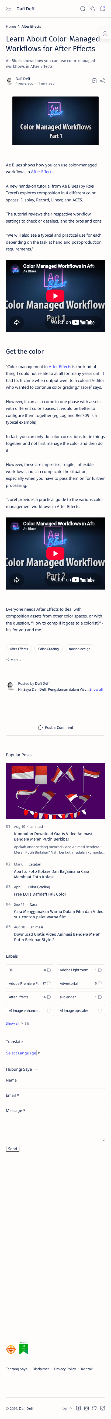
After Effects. (42, 171)
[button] (13, 659)
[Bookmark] (102, 9)
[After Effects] (19, 648)
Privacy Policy (65, 1368)
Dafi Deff (26, 9)
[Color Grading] (48, 648)
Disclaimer (41, 1368)
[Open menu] (8, 9)
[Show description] (96, 689)
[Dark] (92, 9)
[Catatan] (35, 864)
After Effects (60, 366)
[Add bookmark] (94, 80)
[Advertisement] (46, 1247)
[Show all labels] (17, 1023)
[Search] (82, 9)
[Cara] (33, 904)
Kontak (87, 1368)
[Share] (102, 80)
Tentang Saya (16, 1368)
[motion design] (79, 648)
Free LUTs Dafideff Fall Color (40, 894)
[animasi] (36, 826)
